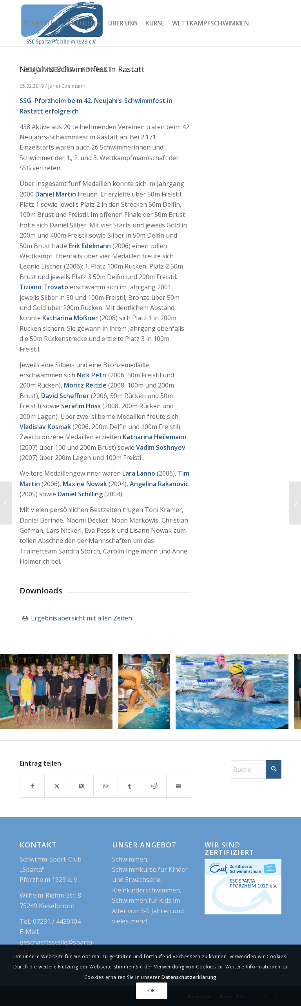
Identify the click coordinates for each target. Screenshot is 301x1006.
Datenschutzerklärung (189, 977)
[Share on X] (81, 786)
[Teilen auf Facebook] (32, 786)
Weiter (283, 691)
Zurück (17, 691)
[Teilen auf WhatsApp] (106, 786)
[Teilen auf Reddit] (154, 786)
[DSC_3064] (280, 720)
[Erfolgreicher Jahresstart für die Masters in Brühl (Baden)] (6, 503)
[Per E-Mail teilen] (178, 786)
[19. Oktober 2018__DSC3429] (161, 720)
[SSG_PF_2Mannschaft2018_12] (104, 720)
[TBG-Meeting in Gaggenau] (295, 503)
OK (151, 990)
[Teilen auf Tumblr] (130, 786)
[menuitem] (41, 23)
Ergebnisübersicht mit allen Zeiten (81, 618)
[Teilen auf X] (57, 786)
